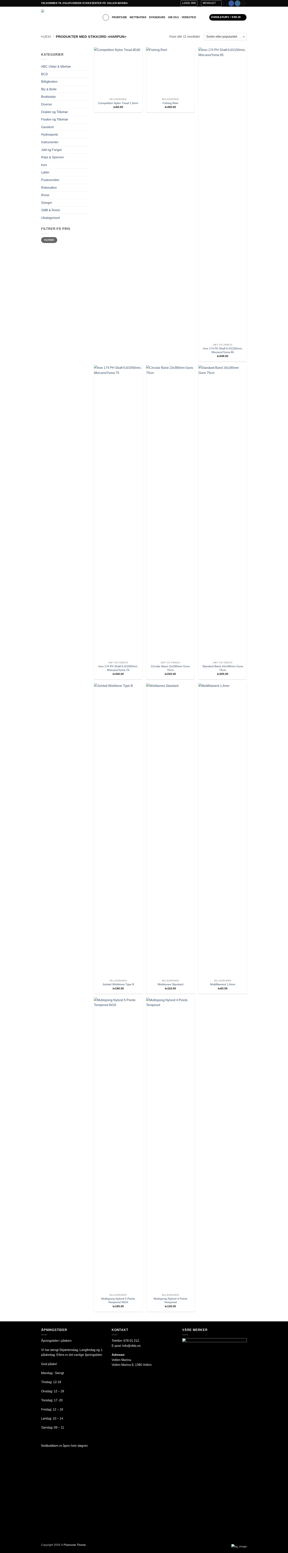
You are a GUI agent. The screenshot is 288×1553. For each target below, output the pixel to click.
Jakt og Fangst (51, 149)
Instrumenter (49, 142)
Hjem (46, 36)
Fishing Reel (170, 103)
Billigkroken (49, 81)
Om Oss (173, 17)
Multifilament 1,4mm (222, 984)
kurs (44, 165)
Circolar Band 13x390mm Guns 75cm (170, 668)
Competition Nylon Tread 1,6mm (118, 103)
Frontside (119, 17)
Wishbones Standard (170, 984)
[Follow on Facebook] (231, 3)
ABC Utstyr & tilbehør (56, 66)
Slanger (46, 202)
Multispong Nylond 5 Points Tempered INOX (118, 1300)
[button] (189, 3)
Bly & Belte (49, 89)
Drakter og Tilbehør (54, 112)
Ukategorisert (50, 217)
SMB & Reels (50, 210)
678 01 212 (131, 1340)
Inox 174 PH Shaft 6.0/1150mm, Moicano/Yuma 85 (223, 350)
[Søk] (106, 17)
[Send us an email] (244, 3)
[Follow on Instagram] (237, 3)
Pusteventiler (50, 180)
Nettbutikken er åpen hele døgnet (64, 1445)
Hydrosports (49, 134)
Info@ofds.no (131, 1345)
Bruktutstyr (48, 96)
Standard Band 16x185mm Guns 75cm (222, 668)
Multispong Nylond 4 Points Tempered (170, 1300)
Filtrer (49, 240)
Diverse (46, 104)
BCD (44, 74)
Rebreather (49, 187)
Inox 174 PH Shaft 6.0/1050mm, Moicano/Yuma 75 (118, 668)
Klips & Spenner (52, 157)
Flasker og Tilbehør (54, 119)
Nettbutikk (138, 17)
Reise (45, 195)
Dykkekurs (157, 17)
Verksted (189, 17)
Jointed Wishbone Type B (118, 984)
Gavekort (47, 127)
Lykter (45, 172)
